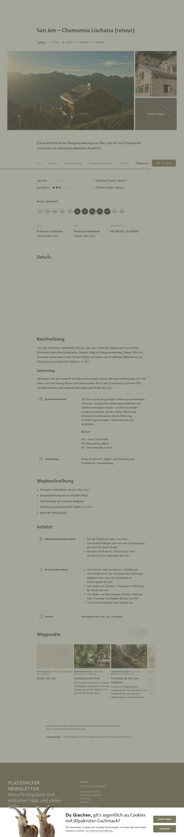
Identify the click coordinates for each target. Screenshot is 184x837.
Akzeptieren (164, 819)
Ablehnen (164, 829)
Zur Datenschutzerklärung (99, 830)
